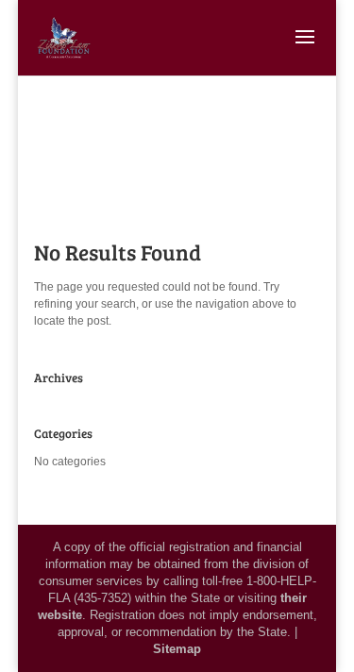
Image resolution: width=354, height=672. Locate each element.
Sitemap (177, 649)
